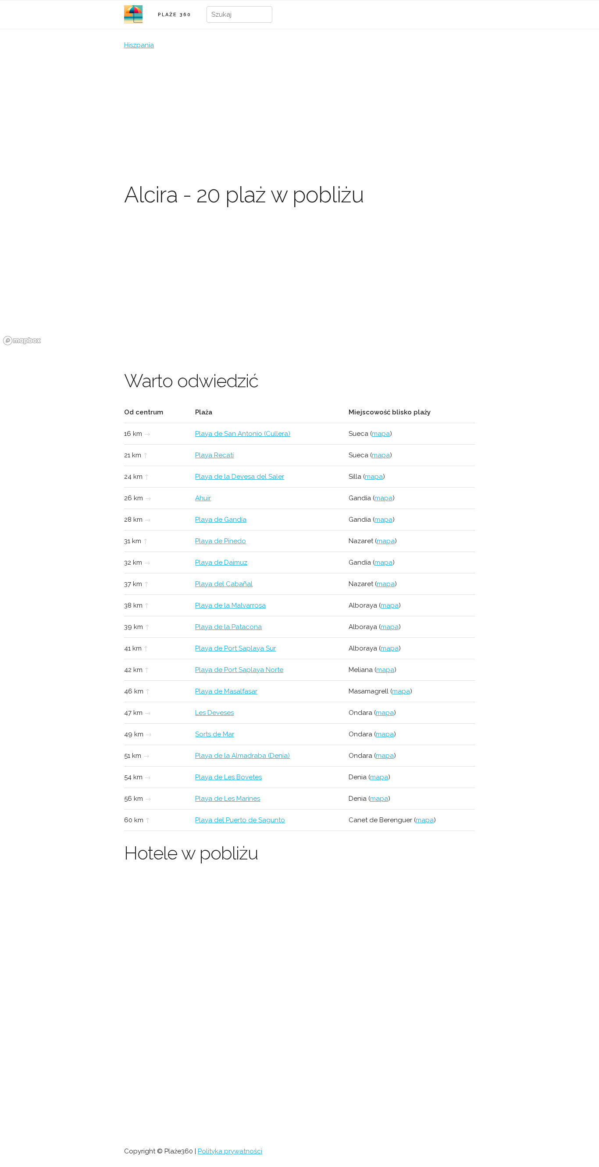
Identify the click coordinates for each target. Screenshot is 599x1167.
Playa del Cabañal (224, 584)
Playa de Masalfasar (226, 691)
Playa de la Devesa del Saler (239, 477)
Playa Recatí (214, 455)
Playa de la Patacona (228, 627)
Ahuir (203, 498)
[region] (299, 282)
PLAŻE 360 (174, 15)
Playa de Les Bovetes (228, 777)
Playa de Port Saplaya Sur (235, 648)
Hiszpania (139, 45)
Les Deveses (214, 713)
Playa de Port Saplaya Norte (239, 670)
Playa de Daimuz (221, 562)
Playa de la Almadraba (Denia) (242, 756)
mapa (381, 434)
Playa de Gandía (220, 519)
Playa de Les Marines (227, 799)
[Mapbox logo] (22, 341)
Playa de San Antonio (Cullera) (242, 434)
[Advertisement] (299, 116)
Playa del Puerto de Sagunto (240, 820)
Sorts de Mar (214, 734)
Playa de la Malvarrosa (230, 605)
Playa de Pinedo (220, 541)
